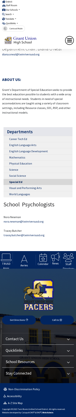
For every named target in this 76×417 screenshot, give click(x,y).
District (9, 1)
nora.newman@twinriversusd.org (24, 221)
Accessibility (14, 396)
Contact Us (15, 338)
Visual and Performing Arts (25, 188)
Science (13, 169)
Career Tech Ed (18, 139)
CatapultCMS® (28, 412)
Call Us (56, 320)
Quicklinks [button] (11, 23)
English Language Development (28, 151)
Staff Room (11, 5)
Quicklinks (14, 350)
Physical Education (20, 163)
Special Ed (15, 182)
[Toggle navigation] (69, 40)
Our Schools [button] (12, 9)
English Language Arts (22, 145)
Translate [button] (9, 18)
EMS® (38, 412)
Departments (20, 132)
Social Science (17, 175)
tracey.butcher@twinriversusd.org (24, 235)
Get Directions (18, 320)
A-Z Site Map (15, 403)
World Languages (19, 194)
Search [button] (8, 14)
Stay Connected (18, 373)
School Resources (20, 361)
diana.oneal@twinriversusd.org (21, 54)
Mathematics (17, 157)
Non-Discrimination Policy (24, 389)
